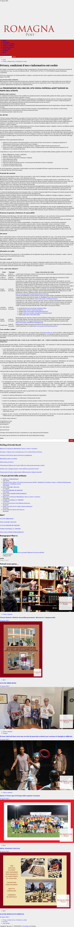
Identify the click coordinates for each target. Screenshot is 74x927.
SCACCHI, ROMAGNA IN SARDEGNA (13, 490)
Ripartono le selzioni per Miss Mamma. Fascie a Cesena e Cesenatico (18, 448)
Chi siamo (5, 50)
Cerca (1, 438)
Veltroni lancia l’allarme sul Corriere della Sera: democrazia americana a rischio (22, 465)
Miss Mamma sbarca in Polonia (8, 458)
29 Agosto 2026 (4, 799)
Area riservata (6, 923)
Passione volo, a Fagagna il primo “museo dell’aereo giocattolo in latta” (19, 469)
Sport (4, 52)
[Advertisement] (37, 12)
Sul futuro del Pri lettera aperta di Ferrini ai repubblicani (16, 455)
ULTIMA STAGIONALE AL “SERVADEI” (13, 500)
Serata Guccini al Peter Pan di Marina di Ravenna (16, 503)
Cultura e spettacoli (8, 45)
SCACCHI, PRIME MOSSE (7, 518)
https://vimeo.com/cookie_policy (31, 314)
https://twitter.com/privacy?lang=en (33, 310)
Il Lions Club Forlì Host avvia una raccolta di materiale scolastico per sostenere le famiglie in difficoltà (36, 736)
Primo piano (6, 42)
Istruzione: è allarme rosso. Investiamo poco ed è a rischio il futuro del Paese (21, 452)
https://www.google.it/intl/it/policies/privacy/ (35, 311)
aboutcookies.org (48, 332)
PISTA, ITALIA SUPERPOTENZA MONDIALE (15, 493)
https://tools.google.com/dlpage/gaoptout (46, 299)
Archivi (2, 558)
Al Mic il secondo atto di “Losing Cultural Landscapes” (18, 506)
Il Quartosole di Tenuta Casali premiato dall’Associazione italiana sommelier (21, 472)
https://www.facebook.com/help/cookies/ (35, 308)
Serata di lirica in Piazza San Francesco (13, 509)
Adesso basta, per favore (7, 462)
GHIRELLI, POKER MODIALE (10, 479)
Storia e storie (7, 49)
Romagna (5, 733)
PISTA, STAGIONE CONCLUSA (11, 487)
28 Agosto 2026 (4, 917)
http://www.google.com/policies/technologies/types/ (37, 313)
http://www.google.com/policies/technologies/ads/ (29, 322)
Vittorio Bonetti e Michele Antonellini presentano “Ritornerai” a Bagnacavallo (27, 617)
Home (4, 40)
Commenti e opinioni (8, 44)
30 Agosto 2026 (4, 620)
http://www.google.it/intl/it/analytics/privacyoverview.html (32, 294)
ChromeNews (25, 926)
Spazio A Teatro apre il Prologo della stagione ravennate (20, 796)
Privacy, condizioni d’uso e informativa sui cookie (15, 920)
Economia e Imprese (8, 47)
